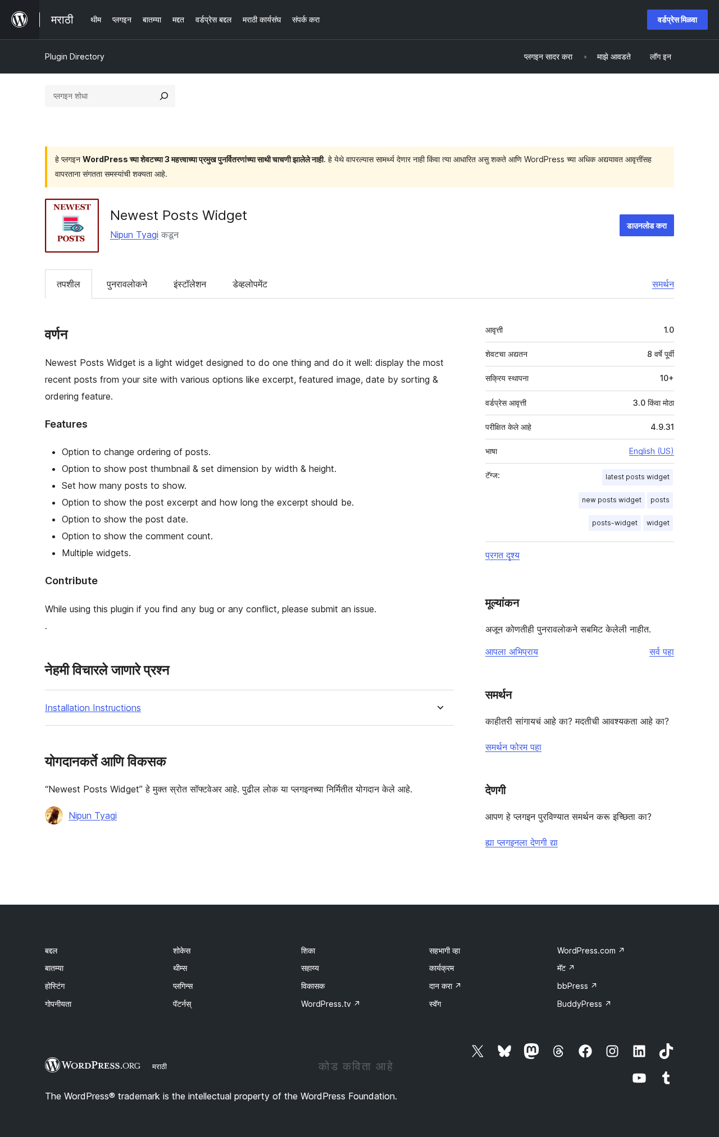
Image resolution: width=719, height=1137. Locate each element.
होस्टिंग (55, 986)
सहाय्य (310, 968)
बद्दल (51, 950)
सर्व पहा (661, 651)
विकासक (313, 986)
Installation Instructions (93, 708)
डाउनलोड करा (647, 225)
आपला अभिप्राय (511, 651)
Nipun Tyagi (134, 234)
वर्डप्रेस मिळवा (677, 19)
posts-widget (615, 523)
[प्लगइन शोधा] (164, 96)
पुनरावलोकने (127, 284)
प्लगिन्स (183, 986)
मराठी (159, 1066)
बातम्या (54, 968)
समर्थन (663, 284)
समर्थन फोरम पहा (513, 747)
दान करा (445, 986)
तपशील (68, 284)
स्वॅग (435, 1003)
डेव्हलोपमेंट (250, 284)
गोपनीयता (58, 1003)
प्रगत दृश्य (502, 555)
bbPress (577, 986)
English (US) (651, 451)
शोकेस (181, 950)
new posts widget (611, 500)
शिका (308, 950)
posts (660, 500)
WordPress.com (591, 950)
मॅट (566, 968)
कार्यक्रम (441, 968)
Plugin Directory (74, 56)
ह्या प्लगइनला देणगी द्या (521, 842)
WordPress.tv (331, 1003)
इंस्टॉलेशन (190, 284)
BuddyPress (584, 1003)
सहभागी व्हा (444, 950)
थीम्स (180, 968)
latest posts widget (638, 477)
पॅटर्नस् (182, 1003)
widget (658, 523)
